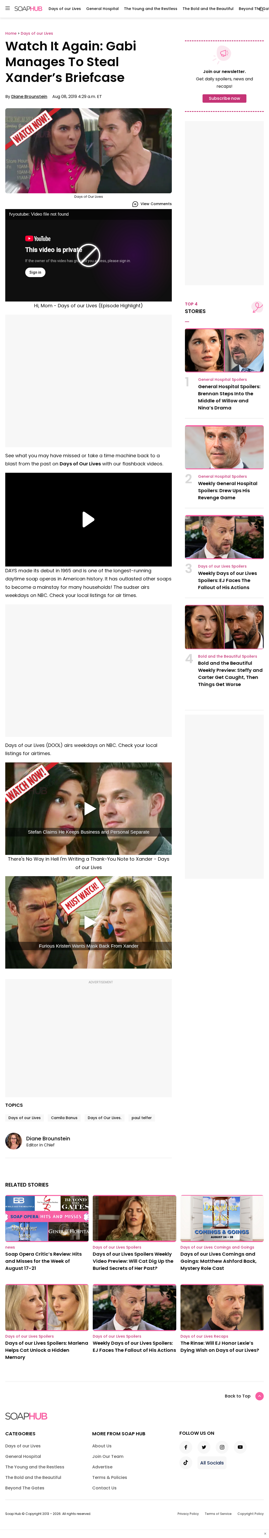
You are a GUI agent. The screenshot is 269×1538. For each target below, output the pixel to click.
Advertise (102, 1467)
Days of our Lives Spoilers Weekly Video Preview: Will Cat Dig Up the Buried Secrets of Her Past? (133, 1261)
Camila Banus (64, 1117)
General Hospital (102, 8)
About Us (102, 1446)
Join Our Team (107, 1456)
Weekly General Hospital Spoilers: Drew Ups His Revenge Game (227, 490)
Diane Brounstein (29, 96)
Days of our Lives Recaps (204, 1336)
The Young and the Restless (150, 8)
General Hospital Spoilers (222, 379)
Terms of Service (218, 1513)
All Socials (212, 1462)
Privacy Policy (188, 1513)
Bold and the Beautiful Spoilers (227, 656)
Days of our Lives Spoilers (222, 566)
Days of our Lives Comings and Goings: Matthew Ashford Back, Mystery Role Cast (218, 1261)
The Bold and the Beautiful (208, 8)
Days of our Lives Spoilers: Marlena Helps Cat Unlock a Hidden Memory (46, 1350)
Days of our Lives (65, 8)
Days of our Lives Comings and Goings (217, 1247)
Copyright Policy (250, 1513)
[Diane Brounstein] (15, 1141)
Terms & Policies (109, 1477)
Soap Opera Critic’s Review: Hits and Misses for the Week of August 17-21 (43, 1261)
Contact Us (104, 1488)
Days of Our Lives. (104, 1117)
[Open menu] (7, 9)
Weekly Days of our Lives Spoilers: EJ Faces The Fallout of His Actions (227, 580)
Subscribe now (224, 98)
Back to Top (238, 1396)
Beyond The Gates (24, 1488)
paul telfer (142, 1117)
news (10, 1247)
